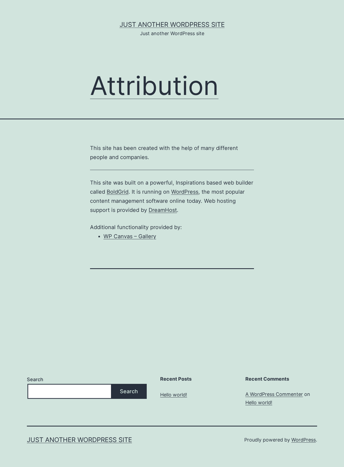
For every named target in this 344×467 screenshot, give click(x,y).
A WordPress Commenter (274, 394)
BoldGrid (117, 192)
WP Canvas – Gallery (129, 236)
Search (35, 379)
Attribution (154, 85)
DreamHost (163, 210)
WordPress (184, 192)
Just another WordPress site (172, 24)
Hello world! (173, 395)
